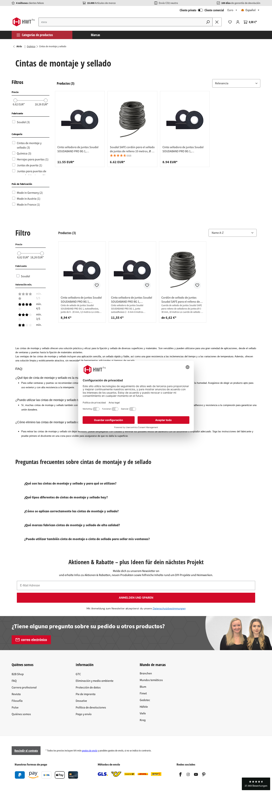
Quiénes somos (21, 714)
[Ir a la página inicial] (24, 21)
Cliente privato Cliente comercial (202, 10)
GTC (78, 674)
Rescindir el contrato (26, 751)
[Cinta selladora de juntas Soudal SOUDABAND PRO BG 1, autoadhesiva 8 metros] (79, 119)
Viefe (143, 713)
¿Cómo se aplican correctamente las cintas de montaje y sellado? (71, 511)
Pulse (15, 708)
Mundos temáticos (151, 680)
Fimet (143, 693)
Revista (16, 694)
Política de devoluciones (91, 708)
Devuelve (81, 701)
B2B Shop (18, 674)
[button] (236, 83)
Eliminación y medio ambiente (94, 681)
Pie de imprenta (85, 694)
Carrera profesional (24, 687)
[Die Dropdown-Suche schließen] (217, 22)
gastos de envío (89, 750)
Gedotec (145, 700)
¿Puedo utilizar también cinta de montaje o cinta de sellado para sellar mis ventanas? (87, 539)
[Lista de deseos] (230, 22)
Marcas (95, 35)
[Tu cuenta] (238, 22)
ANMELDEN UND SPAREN (136, 598)
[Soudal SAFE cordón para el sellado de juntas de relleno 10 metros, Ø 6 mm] (132, 119)
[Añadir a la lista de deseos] (96, 285)
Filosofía (17, 701)
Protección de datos (88, 687)
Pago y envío (84, 714)
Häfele (144, 707)
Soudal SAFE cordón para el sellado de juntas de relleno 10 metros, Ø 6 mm (132, 149)
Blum (143, 687)
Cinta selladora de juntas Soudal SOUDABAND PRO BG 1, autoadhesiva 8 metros (77, 149)
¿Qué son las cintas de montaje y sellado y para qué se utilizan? (70, 483)
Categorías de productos (37, 35)
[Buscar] (208, 22)
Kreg (143, 720)
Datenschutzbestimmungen (169, 608)
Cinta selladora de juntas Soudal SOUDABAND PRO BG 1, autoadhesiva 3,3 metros (183, 149)
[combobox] (121, 22)
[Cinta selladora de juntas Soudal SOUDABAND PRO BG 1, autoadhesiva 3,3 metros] (184, 119)
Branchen (146, 673)
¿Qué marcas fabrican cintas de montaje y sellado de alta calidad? (72, 525)
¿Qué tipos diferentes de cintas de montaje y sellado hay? (66, 497)
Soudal (25, 276)
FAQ (14, 681)
